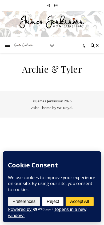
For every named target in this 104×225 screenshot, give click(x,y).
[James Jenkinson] (24, 45)
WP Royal (64, 107)
